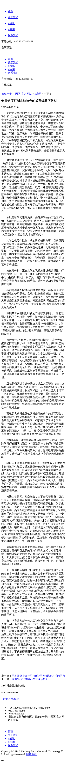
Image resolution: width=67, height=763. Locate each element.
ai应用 (37, 93)
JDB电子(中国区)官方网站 (17, 93)
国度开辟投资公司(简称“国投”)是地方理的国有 (38, 675)
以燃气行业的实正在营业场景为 (30, 679)
